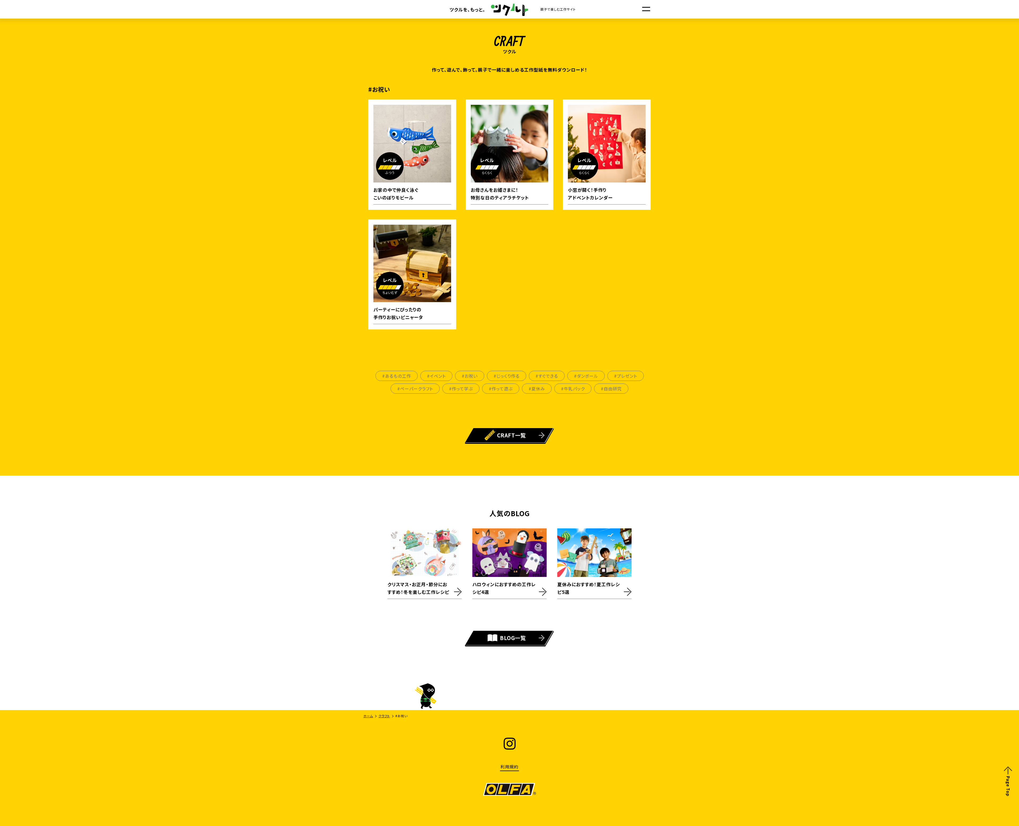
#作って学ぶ (461, 388)
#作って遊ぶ (501, 388)
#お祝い (470, 376)
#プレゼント (625, 376)
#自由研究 (611, 388)
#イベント (436, 376)
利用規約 (509, 766)
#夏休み (537, 388)
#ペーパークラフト (415, 388)
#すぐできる (547, 376)
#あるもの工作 (396, 376)
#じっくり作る (507, 376)
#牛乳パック (573, 388)
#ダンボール (586, 376)
